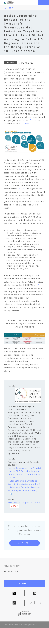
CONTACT (24, 543)
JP (30, 602)
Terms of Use (11, 571)
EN (40, 602)
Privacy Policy (12, 565)
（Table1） (27, 123)
